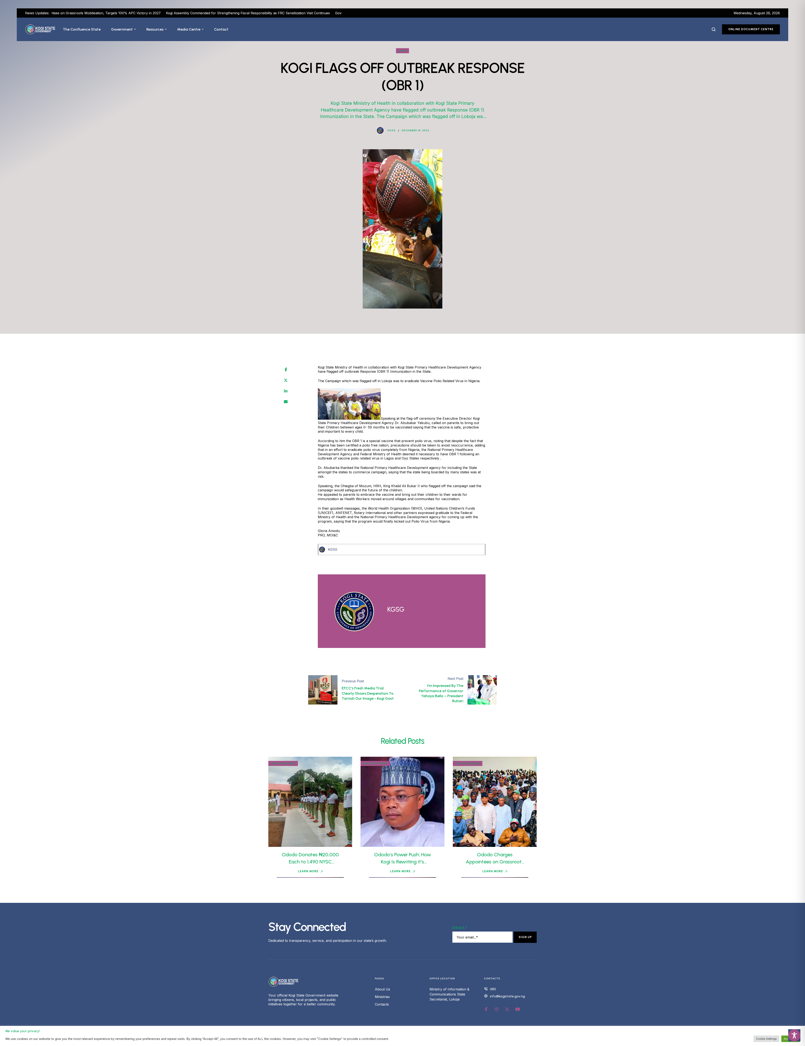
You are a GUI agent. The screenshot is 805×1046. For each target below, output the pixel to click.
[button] (135, 29)
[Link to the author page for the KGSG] (380, 130)
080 (493, 989)
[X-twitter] (507, 1009)
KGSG (332, 549)
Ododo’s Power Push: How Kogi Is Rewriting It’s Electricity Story (402, 861)
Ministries (382, 997)
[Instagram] (497, 1009)
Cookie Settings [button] (766, 1038)
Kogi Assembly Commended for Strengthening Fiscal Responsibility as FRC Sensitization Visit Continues (161, 13)
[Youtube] (517, 1009)
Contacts (382, 1004)
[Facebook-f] (486, 1009)
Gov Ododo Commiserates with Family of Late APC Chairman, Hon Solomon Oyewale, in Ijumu (323, 13)
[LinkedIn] (285, 391)
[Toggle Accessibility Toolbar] (794, 1035)
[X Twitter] (285, 380)
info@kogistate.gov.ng (507, 996)
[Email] (285, 401)
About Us (382, 989)
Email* (459, 927)
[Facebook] (286, 369)
